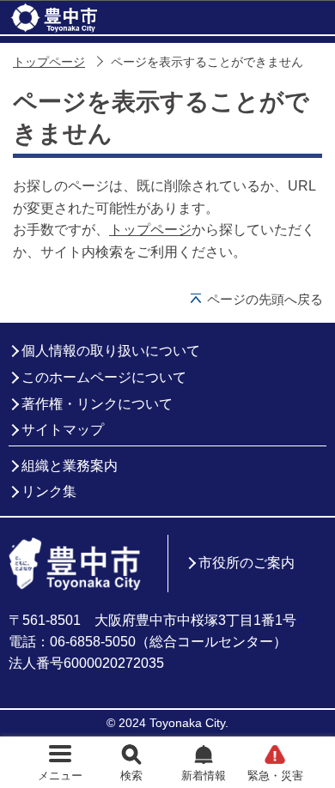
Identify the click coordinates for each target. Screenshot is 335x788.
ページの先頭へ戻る (265, 299)
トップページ (49, 62)
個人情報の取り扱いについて (110, 350)
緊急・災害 (275, 775)
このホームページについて (103, 377)
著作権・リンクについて (97, 404)
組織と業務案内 (69, 465)
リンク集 (48, 491)
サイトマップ (62, 429)
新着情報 (203, 775)
